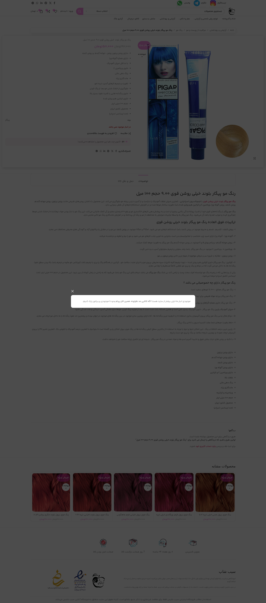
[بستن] (72, 291)
